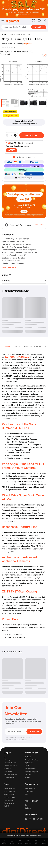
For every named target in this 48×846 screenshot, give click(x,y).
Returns (6, 280)
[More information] (34, 157)
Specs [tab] (17, 346)
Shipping (7, 760)
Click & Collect (9, 794)
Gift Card (28, 774)
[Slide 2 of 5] (15, 103)
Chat (36, 225)
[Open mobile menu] (2, 21)
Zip (26, 805)
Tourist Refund (9, 803)
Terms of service (37, 835)
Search (38, 27)
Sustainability (8, 800)
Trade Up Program (31, 771)
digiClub (6, 806)
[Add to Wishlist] (45, 55)
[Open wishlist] (33, 20)
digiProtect (28, 763)
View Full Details (9, 268)
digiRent (28, 777)
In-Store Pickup (9, 797)
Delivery (6, 275)
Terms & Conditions (10, 766)
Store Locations (9, 791)
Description (8, 234)
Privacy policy (29, 835)
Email (41, 225)
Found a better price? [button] (24, 121)
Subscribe (34, 731)
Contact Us (7, 769)
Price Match (8, 771)
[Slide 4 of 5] (33, 103)
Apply (11, 150)
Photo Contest (30, 788)
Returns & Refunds (10, 763)
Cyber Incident (9, 777)
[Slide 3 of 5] (24, 103)
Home (4, 34)
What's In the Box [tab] (32, 346)
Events (27, 766)
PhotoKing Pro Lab (31, 760)
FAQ (5, 757)
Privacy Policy (21, 739)
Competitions (29, 791)
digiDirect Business (10, 774)
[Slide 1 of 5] (5, 103)
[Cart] (39, 21)
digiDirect (10, 835)
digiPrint (28, 757)
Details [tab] (7, 346)
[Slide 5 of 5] (43, 103)
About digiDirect (9, 788)
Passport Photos (30, 769)
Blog (26, 794)
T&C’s (11, 739)
